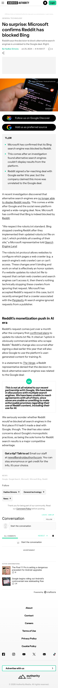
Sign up (51, 515)
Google (5, 479)
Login (52, 3)
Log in (44, 515)
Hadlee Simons (12, 49)
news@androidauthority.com (25, 457)
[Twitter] (34, 654)
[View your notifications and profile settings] (53, 536)
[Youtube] (24, 654)
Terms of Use (29, 630)
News (4, 475)
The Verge (29, 363)
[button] (29, 3)
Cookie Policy (29, 646)
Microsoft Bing (35, 479)
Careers (29, 623)
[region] (29, 554)
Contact (29, 615)
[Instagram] (13, 654)
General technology (12, 18)
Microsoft (25, 479)
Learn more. (49, 14)
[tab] (10, 535)
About (29, 607)
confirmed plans (39, 333)
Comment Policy (23, 508)
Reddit (6, 218)
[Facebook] (3, 654)
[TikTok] (54, 654)
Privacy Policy (29, 638)
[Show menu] (3, 3)
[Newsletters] (44, 654)
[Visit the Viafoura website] (50, 592)
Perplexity (18, 300)
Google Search (14, 479)
